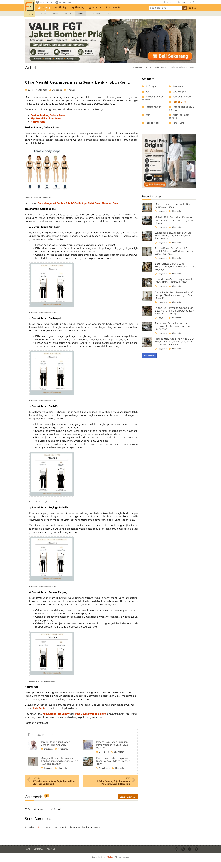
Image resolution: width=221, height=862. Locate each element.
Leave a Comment (127, 797)
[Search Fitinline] (184, 8)
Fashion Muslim (153, 106)
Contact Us (114, 7)
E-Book (55, 13)
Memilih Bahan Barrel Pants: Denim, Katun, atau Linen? (174, 205)
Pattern (68, 13)
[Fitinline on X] (196, 849)
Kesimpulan (38, 121)
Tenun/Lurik (178, 122)
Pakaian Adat (152, 122)
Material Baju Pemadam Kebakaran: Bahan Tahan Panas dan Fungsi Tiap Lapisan (174, 220)
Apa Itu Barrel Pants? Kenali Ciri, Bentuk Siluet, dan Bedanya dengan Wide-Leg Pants (174, 251)
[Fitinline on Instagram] (183, 849)
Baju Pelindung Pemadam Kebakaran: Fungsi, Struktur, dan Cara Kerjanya (175, 266)
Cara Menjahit (179, 91)
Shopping (79, 7)
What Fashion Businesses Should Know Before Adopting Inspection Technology (173, 235)
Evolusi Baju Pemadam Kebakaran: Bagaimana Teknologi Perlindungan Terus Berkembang (174, 310)
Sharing (62, 7)
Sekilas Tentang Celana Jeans (48, 115)
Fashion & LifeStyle (182, 96)
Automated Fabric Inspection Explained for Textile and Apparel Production (173, 326)
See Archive (149, 355)
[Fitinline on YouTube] (177, 849)
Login (41, 827)
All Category (151, 86)
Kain (147, 114)
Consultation (95, 13)
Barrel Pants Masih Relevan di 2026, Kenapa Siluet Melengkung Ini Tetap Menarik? (174, 295)
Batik (148, 91)
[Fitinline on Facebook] (190, 849)
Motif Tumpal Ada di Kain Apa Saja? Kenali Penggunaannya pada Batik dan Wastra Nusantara (174, 341)
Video (43, 13)
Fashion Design (160, 67)
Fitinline (110, 857)
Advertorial (177, 86)
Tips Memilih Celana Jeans (46, 118)
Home (27, 848)
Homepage (137, 67)
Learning (45, 7)
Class (109, 13)
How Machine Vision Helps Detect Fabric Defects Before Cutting (173, 280)
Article (80, 13)
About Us (96, 7)
